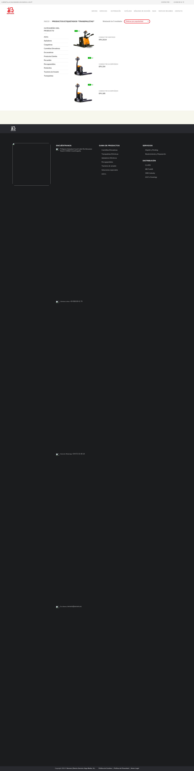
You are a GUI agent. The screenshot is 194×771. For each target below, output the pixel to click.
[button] (185, 11)
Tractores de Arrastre (51, 72)
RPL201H (103, 40)
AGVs (46, 37)
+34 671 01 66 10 (78, 454)
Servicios (103, 11)
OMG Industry (150, 173)
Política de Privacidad (121, 768)
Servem (94, 11)
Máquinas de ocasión (142, 11)
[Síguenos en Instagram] (187, 2)
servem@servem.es (74, 606)
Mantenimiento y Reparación (155, 154)
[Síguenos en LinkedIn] (191, 2)
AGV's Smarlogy (151, 177)
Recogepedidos (49, 64)
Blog (154, 11)
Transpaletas (48, 76)
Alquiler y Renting (151, 150)
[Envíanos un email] (189, 2)
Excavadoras (48, 52)
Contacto (178, 11)
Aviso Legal (135, 768)
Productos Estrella (50, 56)
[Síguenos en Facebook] (185, 2)
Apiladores (48, 41)
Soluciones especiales (110, 170)
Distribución (116, 11)
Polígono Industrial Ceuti (69, 149)
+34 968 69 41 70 (76, 301)
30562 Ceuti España (73, 151)
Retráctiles (48, 68)
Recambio (47, 60)
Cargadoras (48, 45)
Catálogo (128, 11)
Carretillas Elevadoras (52, 48)
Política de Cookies (105, 768)
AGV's (104, 174)
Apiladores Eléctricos (109, 158)
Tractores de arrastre (109, 166)
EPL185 (102, 93)
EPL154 (102, 67)
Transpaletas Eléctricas (110, 154)
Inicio (47, 21)
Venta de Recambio (165, 11)
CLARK (148, 165)
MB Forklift (149, 169)
